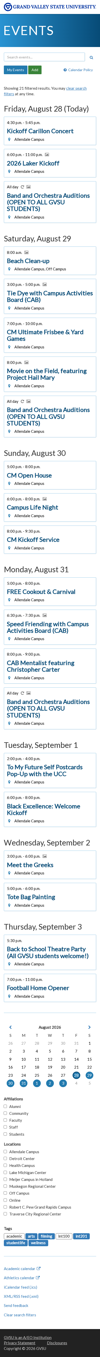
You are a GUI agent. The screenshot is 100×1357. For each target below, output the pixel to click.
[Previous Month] (10, 1027)
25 (37, 1075)
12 (50, 1059)
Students (15, 1134)
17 (23, 1067)
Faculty (14, 1120)
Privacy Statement (19, 1342)
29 (50, 1043)
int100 (64, 1236)
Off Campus (18, 1193)
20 (63, 1067)
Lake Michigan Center (26, 1172)
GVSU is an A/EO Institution (28, 1337)
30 (63, 1043)
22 (89, 1067)
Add (35, 70)
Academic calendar (20, 1268)
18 (37, 1067)
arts (31, 1236)
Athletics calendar (19, 1277)
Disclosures (57, 1342)
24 (23, 1075)
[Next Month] (89, 1027)
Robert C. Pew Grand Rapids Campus (39, 1207)
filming (46, 1236)
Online (14, 1200)
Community (17, 1113)
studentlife (15, 1242)
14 (76, 1059)
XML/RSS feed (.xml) (21, 1296)
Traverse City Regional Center (34, 1214)
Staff (12, 1127)
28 (37, 1043)
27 (23, 1043)
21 (76, 1067)
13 (63, 1059)
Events (28, 30)
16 (10, 1067)
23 (10, 1075)
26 (10, 1043)
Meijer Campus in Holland (30, 1179)
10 (23, 1059)
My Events (15, 70)
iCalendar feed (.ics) (20, 1287)
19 (50, 1067)
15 (89, 1059)
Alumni (14, 1106)
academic (14, 1236)
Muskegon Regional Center (31, 1186)
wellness (38, 1242)
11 (37, 1059)
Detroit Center (21, 1158)
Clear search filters (20, 1315)
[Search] (91, 57)
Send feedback (16, 1305)
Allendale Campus (23, 1151)
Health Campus (21, 1165)
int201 (81, 1236)
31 (76, 1043)
